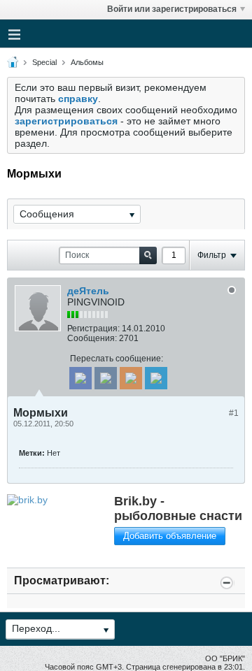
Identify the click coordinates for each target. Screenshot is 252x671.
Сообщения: (92, 338)
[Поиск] (148, 255)
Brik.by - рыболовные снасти (178, 508)
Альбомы (87, 62)
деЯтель (88, 290)
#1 (234, 413)
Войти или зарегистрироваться (172, 9)
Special (44, 62)
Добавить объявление (169, 536)
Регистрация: (93, 328)
